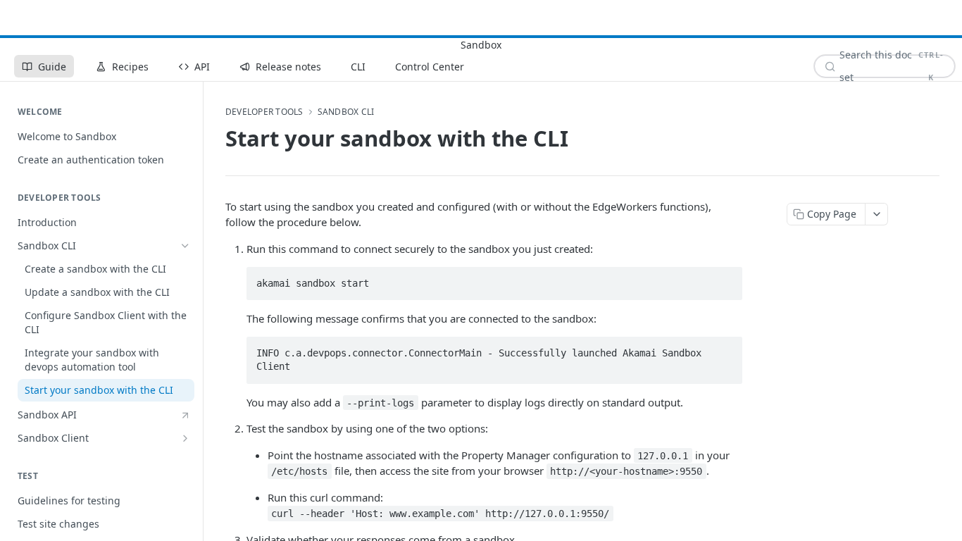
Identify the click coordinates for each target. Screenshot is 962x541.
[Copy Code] (725, 279)
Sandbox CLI (346, 112)
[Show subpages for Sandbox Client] (185, 438)
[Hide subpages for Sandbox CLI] (185, 245)
